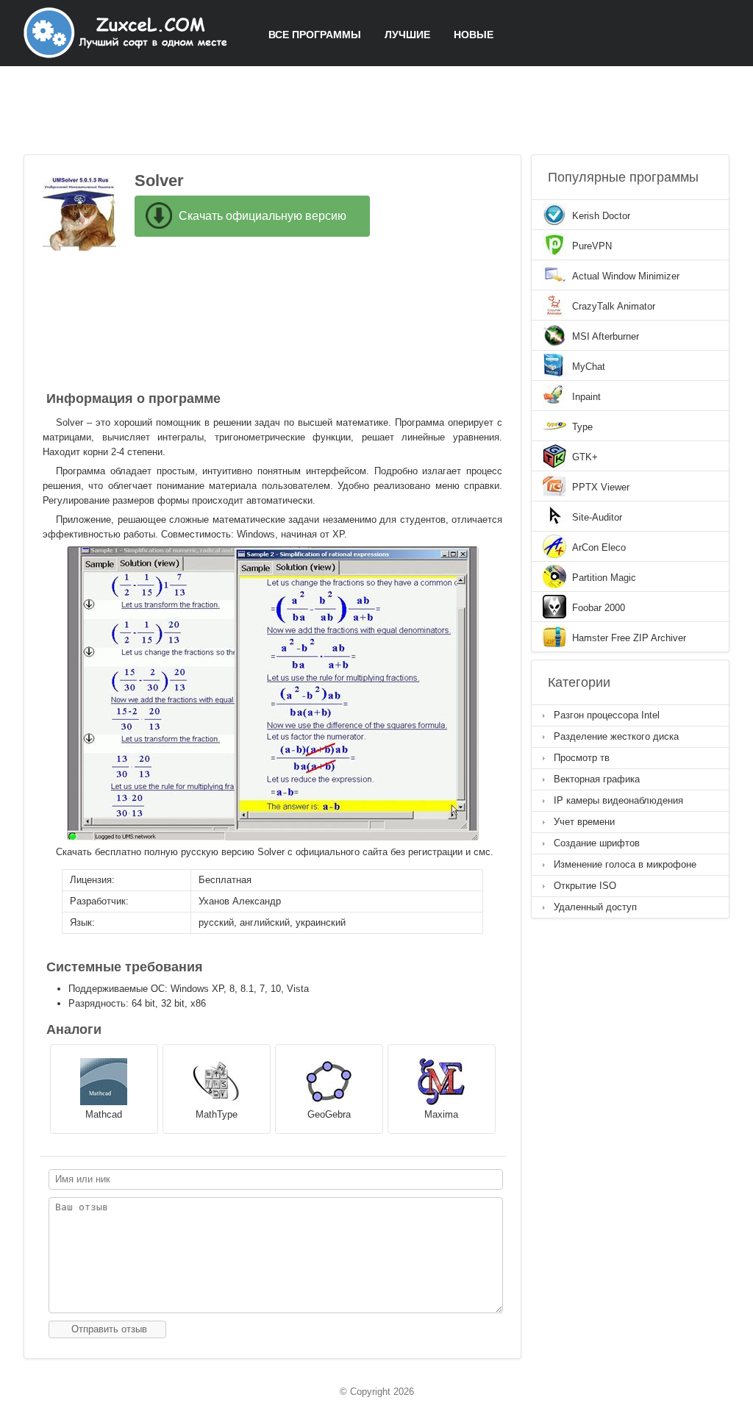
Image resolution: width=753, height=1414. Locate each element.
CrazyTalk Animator (613, 306)
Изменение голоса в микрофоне (625, 864)
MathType (217, 1114)
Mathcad (103, 1114)
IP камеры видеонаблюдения (618, 800)
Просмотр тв (582, 757)
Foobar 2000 (598, 607)
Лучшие (407, 34)
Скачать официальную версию (262, 216)
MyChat (588, 366)
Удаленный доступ (595, 907)
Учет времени (584, 821)
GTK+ (585, 457)
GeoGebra (329, 1114)
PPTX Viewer (600, 487)
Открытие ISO (585, 885)
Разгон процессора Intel (607, 715)
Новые (473, 34)
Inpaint (586, 396)
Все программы (314, 34)
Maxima (441, 1114)
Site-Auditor (597, 517)
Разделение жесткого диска (616, 736)
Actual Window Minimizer (625, 276)
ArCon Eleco (599, 547)
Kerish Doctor (601, 215)
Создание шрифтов (597, 843)
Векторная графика (597, 779)
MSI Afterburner (605, 336)
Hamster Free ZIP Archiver (629, 637)
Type (582, 426)
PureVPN (592, 245)
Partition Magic (604, 577)
